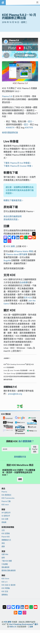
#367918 (29, 127)
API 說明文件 (6, 513)
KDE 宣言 (5, 591)
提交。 (31, 121)
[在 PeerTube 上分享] (34, 237)
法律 (31, 627)
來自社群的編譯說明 (13, 216)
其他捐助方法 (20, 457)
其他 (3, 543)
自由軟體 (24, 282)
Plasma (4, 492)
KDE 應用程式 (6, 495)
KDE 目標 (5, 519)
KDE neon (5, 505)
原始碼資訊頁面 (11, 219)
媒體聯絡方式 (6, 540)
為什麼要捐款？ (26, 441)
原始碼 (4, 522)
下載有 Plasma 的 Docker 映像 (17, 166)
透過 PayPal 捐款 (34, 449)
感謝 (3, 546)
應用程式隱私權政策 (9, 570)
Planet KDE (6, 537)
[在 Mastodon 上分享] (6, 237)
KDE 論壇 (10, 246)
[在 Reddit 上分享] (22, 237)
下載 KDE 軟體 (7, 561)
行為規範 (5, 564)
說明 (3, 558)
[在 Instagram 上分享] (9, 241)
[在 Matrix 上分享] (34, 233)
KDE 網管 (7, 622)
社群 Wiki (5, 554)
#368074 (10, 127)
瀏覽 (20, 479)
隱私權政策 (5, 567)
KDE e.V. (5, 582)
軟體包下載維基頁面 (13, 200)
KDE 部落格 (6, 533)
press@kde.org (15, 394)
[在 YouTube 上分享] (30, 237)
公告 (3, 530)
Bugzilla (7, 260)
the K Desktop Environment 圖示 (23, 624)
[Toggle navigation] (37, 2)
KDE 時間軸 (6, 588)
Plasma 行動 (6, 501)
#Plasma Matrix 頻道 (23, 251)
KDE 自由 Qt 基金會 (8, 585)
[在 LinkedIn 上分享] (18, 237)
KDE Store (5, 578)
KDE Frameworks (8, 498)
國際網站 (5, 595)
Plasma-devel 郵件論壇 (16, 254)
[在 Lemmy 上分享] (26, 237)
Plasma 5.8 (7, 96)
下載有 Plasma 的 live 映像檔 (17, 163)
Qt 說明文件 (6, 516)
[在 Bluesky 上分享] (10, 237)
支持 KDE (28, 297)
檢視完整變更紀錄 (10, 132)
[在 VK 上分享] (6, 241)
